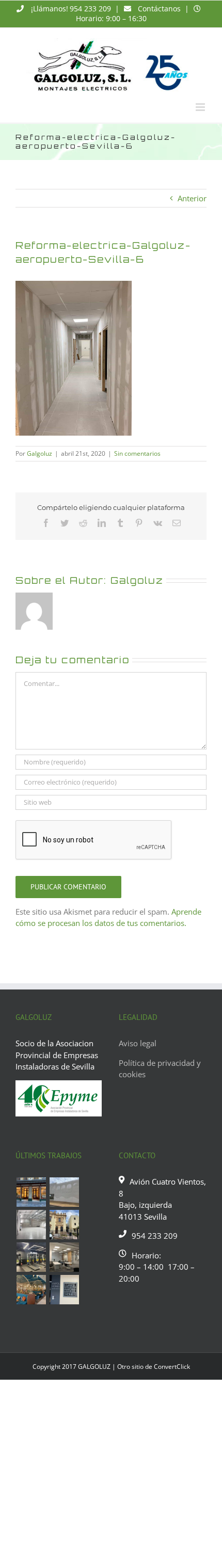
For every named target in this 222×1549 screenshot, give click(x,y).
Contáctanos (159, 8)
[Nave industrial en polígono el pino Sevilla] (30, 1224)
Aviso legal (137, 1043)
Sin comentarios (137, 453)
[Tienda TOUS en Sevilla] (30, 1192)
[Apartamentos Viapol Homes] (64, 1289)
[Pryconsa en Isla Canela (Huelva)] (64, 1192)
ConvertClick (172, 1366)
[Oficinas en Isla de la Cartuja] (64, 1257)
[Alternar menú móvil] (201, 107)
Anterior (192, 198)
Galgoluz (39, 453)
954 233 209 (90, 8)
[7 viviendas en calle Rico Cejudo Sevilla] (64, 1224)
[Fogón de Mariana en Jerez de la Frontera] (30, 1289)
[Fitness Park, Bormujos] (30, 1257)
